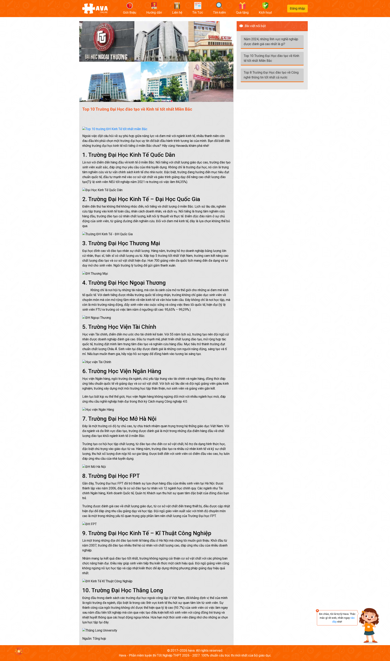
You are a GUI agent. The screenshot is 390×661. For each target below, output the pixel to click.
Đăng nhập (297, 8)
